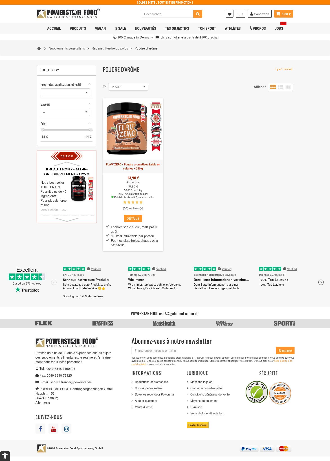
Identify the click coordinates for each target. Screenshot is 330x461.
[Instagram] (66, 429)
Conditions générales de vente (210, 394)
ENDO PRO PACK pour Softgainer (66, 171)
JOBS (280, 27)
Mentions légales (201, 382)
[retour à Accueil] (39, 48)
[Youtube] (53, 429)
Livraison (196, 407)
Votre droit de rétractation (206, 413)
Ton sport (207, 28)
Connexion (261, 14)
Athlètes (233, 28)
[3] (132, 202)
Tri (104, 86)
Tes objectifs (177, 28)
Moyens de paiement (204, 400)
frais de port (140, 193)
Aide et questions (146, 400)
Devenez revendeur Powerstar (154, 394)
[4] (137, 202)
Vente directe (143, 407)
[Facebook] (40, 429)
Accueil (54, 28)
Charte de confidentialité (206, 388)
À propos (258, 28)
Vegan (100, 28)
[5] (141, 202)
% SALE (120, 28)
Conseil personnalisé (148, 388)
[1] (124, 202)
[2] (128, 202)
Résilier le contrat (197, 425)
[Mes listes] (229, 14)
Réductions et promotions (151, 382)
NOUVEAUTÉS (145, 28)
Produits (78, 28)
